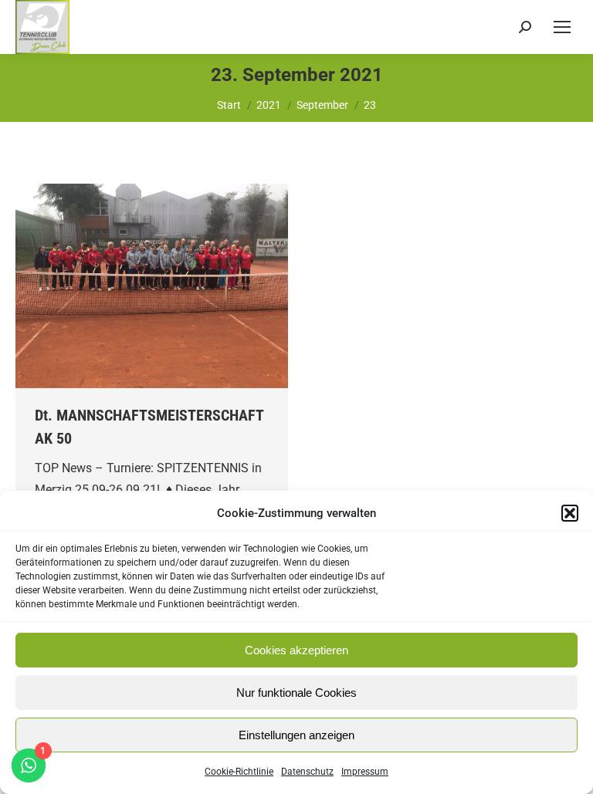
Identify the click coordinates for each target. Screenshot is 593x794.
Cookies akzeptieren (296, 650)
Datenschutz (307, 771)
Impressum (364, 771)
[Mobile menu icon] (562, 27)
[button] (570, 513)
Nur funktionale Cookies (296, 692)
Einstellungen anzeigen (296, 735)
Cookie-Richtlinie (239, 771)
